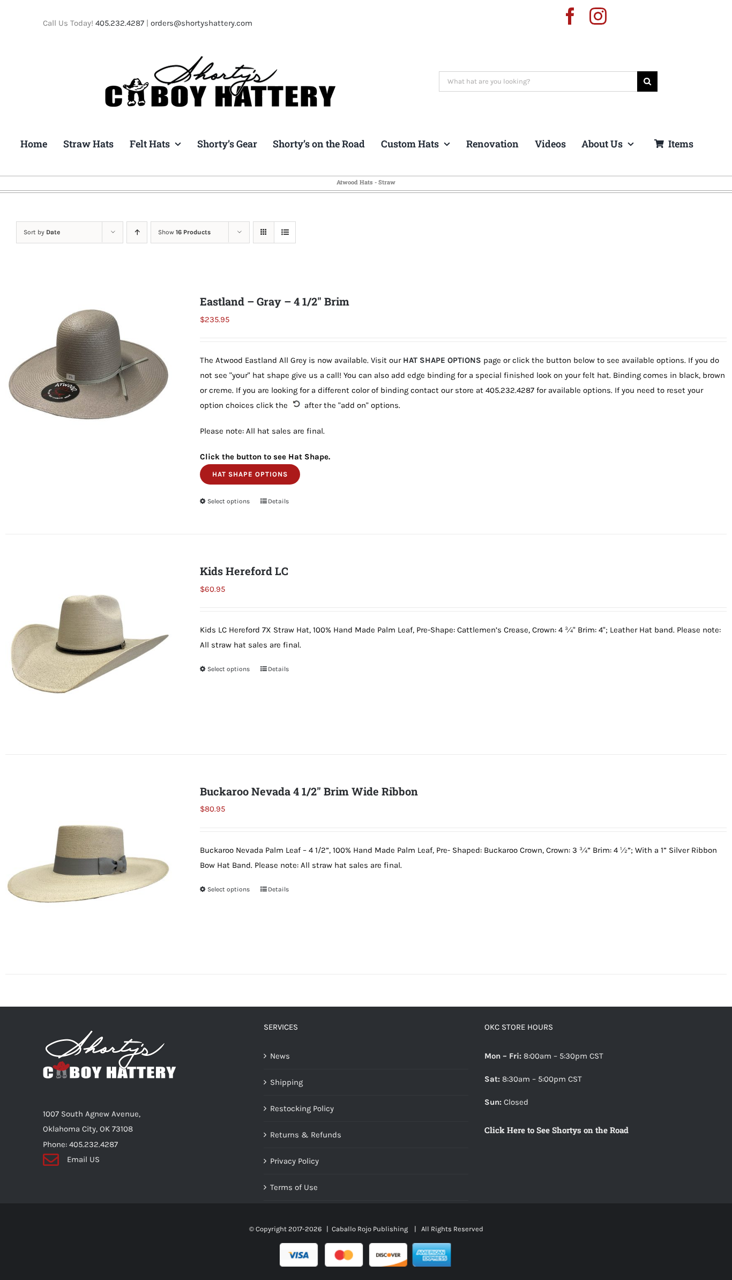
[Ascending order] (136, 232)
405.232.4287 (119, 23)
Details (278, 501)
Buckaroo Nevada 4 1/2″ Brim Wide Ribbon (309, 791)
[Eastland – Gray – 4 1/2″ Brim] (88, 375)
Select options (228, 501)
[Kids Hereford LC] (88, 644)
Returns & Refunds (305, 1135)
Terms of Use (294, 1187)
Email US (83, 1159)
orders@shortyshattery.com (201, 23)
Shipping (286, 1082)
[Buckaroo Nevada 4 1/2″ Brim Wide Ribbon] (88, 865)
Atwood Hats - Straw (366, 182)
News (280, 1056)
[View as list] (284, 232)
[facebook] (570, 16)
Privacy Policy (294, 1161)
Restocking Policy (302, 1108)
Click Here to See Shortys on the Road (556, 1130)
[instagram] (598, 16)
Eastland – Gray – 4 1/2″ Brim (274, 301)
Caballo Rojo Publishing (370, 1229)
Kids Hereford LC (244, 571)
